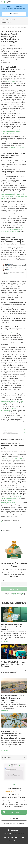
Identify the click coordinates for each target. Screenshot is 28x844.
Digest (20, 527)
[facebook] (9, 837)
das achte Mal (5, 489)
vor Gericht (4, 162)
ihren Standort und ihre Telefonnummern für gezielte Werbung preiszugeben (12, 229)
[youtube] (16, 837)
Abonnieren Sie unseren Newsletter (11, 522)
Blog (7, 27)
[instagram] (5, 837)
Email (2, 580)
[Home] (7, 2)
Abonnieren (14, 589)
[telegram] (19, 837)
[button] (26, 5)
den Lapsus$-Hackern (13, 495)
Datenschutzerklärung (17, 593)
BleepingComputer (9, 332)
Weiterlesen (14, 818)
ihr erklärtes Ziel (10, 81)
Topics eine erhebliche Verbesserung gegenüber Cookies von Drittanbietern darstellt (11, 131)
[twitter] (12, 837)
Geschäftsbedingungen (9, 594)
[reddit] (23, 837)
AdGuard (3, 27)
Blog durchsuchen (6, 22)
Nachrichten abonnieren (8, 19)
